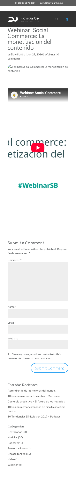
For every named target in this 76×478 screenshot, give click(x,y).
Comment (15, 260)
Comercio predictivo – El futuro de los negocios (36, 401)
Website (13, 338)
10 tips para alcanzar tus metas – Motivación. (35, 396)
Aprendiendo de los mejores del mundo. (32, 390)
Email (12, 322)
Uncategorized (17, 453)
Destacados (15, 431)
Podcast (13, 442)
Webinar (50, 54)
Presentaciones (17, 448)
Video (11, 459)
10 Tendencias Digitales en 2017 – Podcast (34, 416)
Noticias (13, 437)
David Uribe (18, 54)
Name (12, 306)
